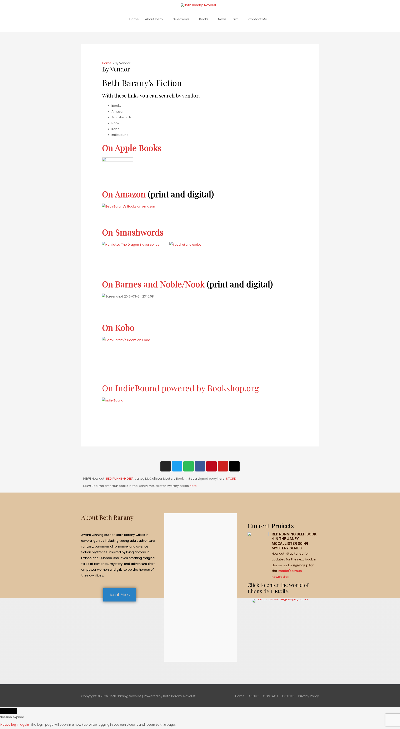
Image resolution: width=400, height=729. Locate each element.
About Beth (154, 19)
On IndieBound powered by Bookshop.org (180, 387)
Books (203, 19)
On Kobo (118, 327)
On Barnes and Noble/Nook (153, 283)
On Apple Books (131, 147)
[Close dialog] (8, 711)
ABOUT (254, 696)
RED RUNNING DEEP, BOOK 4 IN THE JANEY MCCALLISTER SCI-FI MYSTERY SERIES (294, 541)
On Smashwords (133, 232)
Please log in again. (15, 724)
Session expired (12, 717)
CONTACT (270, 696)
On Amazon (124, 193)
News (222, 19)
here (193, 486)
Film (236, 19)
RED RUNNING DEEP (120, 478)
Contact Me (257, 19)
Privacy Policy (308, 696)
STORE (231, 478)
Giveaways (180, 19)
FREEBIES (288, 696)
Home (134, 19)
